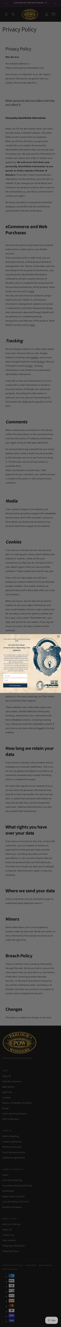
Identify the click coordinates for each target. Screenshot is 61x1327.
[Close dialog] (58, 636)
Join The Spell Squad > (15, 685)
